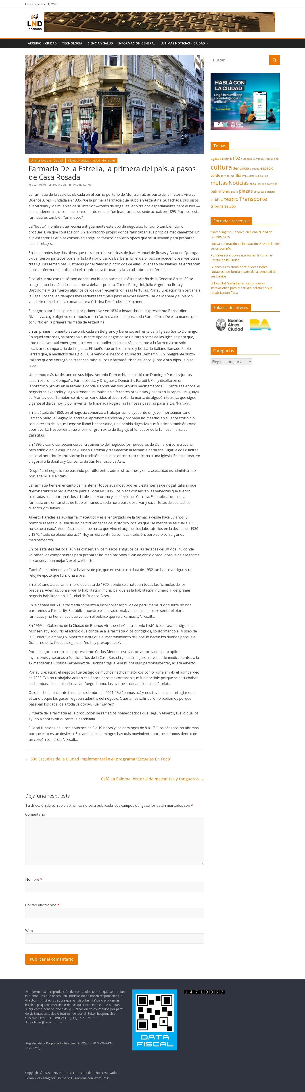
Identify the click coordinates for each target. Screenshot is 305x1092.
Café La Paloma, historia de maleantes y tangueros (152, 778)
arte (235, 157)
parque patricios (267, 183)
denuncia (241, 168)
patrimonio (220, 191)
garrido (225, 175)
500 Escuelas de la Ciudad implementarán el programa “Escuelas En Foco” (98, 759)
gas (232, 175)
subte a (217, 199)
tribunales (219, 206)
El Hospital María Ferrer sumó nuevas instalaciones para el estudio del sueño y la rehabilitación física (241, 288)
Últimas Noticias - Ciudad (47, 160)
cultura (221, 167)
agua (215, 158)
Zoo (232, 206)
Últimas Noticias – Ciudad (183, 43)
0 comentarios (81, 185)
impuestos (248, 175)
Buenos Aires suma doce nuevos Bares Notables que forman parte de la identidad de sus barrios (243, 271)
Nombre (33, 879)
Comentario (35, 814)
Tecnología (72, 43)
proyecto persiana (264, 191)
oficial (253, 183)
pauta (234, 191)
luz (266, 175)
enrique (254, 168)
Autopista (246, 158)
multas (219, 182)
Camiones (258, 158)
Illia (238, 175)
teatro (231, 199)
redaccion (60, 185)
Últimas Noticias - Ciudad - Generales (91, 160)
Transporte (253, 198)
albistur (224, 158)
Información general (136, 43)
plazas (246, 191)
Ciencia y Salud (100, 43)
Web (29, 930)
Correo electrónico (42, 905)
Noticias (239, 182)
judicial (259, 175)
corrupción (272, 158)
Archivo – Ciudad (42, 43)
